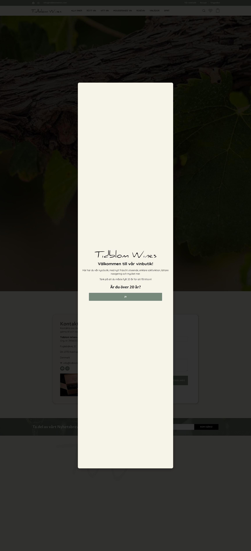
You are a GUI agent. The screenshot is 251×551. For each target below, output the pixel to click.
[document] (125, 275)
